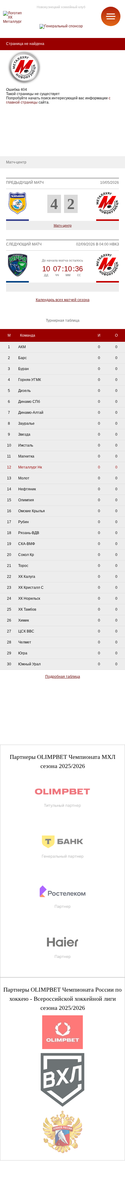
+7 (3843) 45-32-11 (25, 1192)
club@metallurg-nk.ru (26, 1185)
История (12, 120)
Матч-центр (63, 225)
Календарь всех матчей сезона (63, 300)
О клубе (11, 110)
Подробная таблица (62, 676)
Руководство (15, 129)
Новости (12, 138)
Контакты (13, 147)
